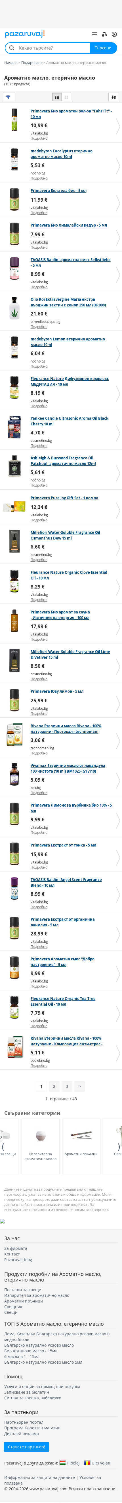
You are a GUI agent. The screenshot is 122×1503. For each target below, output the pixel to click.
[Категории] (94, 34)
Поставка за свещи (22, 1289)
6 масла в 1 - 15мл (21, 1356)
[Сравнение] (104, 34)
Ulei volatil (102, 1462)
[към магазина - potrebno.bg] (16, 1047)
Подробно (39, 138)
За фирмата (15, 1248)
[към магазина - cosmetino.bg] (16, 427)
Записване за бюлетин (26, 1392)
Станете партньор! (26, 1446)
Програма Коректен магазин (32, 1427)
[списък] (57, 97)
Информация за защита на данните (39, 1477)
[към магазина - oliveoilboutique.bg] (16, 308)
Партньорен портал (23, 1422)
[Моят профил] (114, 34)
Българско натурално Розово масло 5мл (43, 1362)
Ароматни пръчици (81, 1154)
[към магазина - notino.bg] (16, 159)
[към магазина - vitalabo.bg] (16, 119)
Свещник (13, 1306)
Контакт (12, 1254)
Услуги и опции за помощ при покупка (42, 1386)
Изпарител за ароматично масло (40, 1156)
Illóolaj (73, 1462)
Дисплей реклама (21, 1433)
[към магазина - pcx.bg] (16, 774)
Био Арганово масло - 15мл (30, 1350)
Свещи (11, 1312)
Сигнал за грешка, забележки (33, 1397)
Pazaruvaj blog (18, 1259)
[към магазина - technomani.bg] (16, 734)
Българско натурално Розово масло (39, 1345)
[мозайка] (66, 97)
